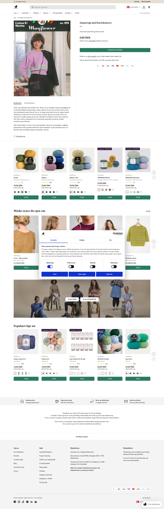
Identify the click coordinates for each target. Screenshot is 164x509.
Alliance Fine (74, 177)
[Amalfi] (26, 160)
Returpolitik (43, 467)
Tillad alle (109, 274)
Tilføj (26, 267)
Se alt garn (72, 299)
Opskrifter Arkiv (19, 467)
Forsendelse (92, 41)
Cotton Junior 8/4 (20, 359)
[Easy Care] (137, 341)
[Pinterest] (27, 502)
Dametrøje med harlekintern (25, 17)
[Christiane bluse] (137, 234)
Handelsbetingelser (45, 452)
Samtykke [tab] (53, 240)
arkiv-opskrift (92, 56)
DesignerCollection (45, 475)
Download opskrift (115, 50)
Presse (16, 471)
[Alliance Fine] (82, 160)
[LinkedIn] (31, 502)
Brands (45, 13)
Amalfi (16, 177)
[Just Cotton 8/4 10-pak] (82, 341)
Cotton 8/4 (45, 359)
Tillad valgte (82, 274)
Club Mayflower (145, 13)
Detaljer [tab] (82, 240)
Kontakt (136, 1)
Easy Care (128, 359)
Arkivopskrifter (58, 13)
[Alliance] (54, 160)
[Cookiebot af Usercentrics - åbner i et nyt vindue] (114, 233)
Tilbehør (36, 13)
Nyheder (42, 471)
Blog (15, 463)
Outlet (77, 13)
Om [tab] (110, 240)
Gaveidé (67, 13)
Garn (15, 13)
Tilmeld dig (126, 452)
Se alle (148, 211)
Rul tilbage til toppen (82, 436)
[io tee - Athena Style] (26, 234)
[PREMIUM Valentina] (137, 160)
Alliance (44, 177)
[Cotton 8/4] (54, 341)
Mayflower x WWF (45, 478)
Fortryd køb (43, 482)
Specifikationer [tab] (29, 103)
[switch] (71, 266)
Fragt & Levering (44, 456)
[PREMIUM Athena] (109, 160)
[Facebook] (15, 502)
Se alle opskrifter (89, 299)
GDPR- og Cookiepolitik (47, 459)
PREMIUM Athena (103, 177)
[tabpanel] (42, 118)
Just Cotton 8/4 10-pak (77, 359)
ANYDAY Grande (103, 359)
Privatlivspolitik (44, 463)
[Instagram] (19, 502)
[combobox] (73, 7)
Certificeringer (18, 459)
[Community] (36, 502)
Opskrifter (25, 13)
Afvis (54, 274)
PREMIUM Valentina (132, 177)
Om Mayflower (19, 452)
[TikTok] (23, 502)
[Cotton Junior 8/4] (26, 341)
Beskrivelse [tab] (18, 103)
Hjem (15, 17)
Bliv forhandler (146, 1)
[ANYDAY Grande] (109, 341)
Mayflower (20, 498)
